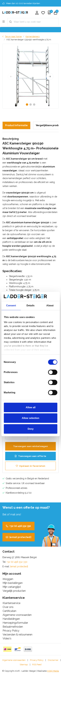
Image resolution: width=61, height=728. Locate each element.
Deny (31, 428)
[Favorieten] (43, 13)
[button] (27, 104)
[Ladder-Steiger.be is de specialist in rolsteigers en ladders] (15, 12)
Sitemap (24, 664)
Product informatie (16, 125)
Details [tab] (30, 305)
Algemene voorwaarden (14, 660)
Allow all (30, 407)
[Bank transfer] (28, 649)
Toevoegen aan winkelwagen (30, 446)
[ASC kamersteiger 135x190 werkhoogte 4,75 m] (30, 76)
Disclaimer (53, 660)
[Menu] (3, 22)
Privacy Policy (36, 660)
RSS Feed (36, 664)
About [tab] (50, 305)
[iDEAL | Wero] (7, 649)
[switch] (52, 372)
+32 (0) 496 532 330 (20, 526)
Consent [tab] (11, 305)
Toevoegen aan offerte (32, 456)
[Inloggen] (37, 13)
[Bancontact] (18, 649)
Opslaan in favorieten (32, 466)
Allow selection (30, 418)
